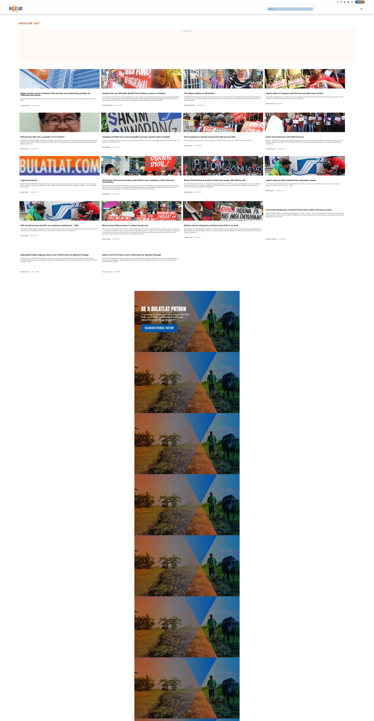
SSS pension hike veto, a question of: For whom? (59, 131)
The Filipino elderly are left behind (223, 88)
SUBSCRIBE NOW (159, 328)
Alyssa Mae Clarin (25, 105)
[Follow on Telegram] (351, 2)
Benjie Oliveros (25, 149)
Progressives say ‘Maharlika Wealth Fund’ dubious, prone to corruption (141, 88)
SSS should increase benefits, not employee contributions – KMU (59, 220)
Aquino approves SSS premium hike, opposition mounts (305, 176)
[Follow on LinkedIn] (344, 2)
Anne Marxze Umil (271, 149)
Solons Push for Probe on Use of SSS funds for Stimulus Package (141, 259)
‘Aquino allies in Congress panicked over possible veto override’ (305, 88)
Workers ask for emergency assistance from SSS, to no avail (223, 220)
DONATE (360, 2)
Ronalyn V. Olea (188, 237)
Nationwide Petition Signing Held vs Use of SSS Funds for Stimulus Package (59, 259)
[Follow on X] (341, 2)
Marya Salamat (270, 103)
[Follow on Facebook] (337, 2)
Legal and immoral (59, 176)
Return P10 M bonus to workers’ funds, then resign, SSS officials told (223, 176)
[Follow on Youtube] (348, 2)
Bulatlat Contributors (107, 105)
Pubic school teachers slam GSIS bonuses (305, 131)
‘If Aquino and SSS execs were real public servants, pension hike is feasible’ (141, 131)
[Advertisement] (187, 46)
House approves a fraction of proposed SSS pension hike (223, 131)
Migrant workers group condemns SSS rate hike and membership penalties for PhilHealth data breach (59, 88)
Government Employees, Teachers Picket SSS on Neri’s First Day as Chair (305, 220)
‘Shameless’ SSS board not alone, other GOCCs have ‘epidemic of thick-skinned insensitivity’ (141, 176)
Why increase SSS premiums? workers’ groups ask (141, 220)
